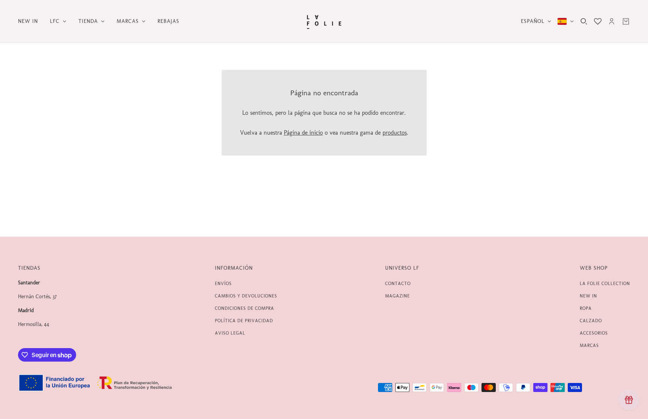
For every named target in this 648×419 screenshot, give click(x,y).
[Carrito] (626, 21)
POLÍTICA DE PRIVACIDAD (244, 320)
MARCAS (589, 345)
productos (394, 132)
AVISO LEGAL (230, 333)
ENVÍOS (223, 283)
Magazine (397, 296)
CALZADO (591, 320)
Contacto (398, 283)
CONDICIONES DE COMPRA (244, 308)
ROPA (586, 308)
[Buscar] (584, 21)
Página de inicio (303, 132)
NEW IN (588, 296)
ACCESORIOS (594, 333)
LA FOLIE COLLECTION (605, 283)
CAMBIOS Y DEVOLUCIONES (246, 296)
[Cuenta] (612, 21)
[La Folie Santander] (324, 21)
